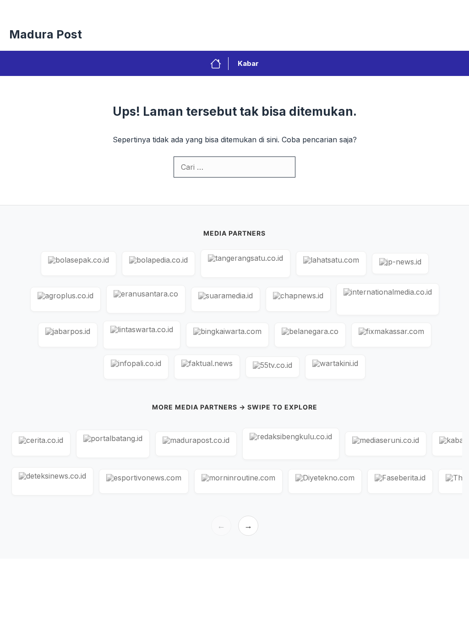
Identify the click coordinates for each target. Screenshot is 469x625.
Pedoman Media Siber (323, 9)
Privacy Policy (175, 9)
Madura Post (45, 34)
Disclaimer (388, 9)
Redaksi (224, 9)
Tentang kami (440, 9)
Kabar (248, 63)
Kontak (263, 9)
